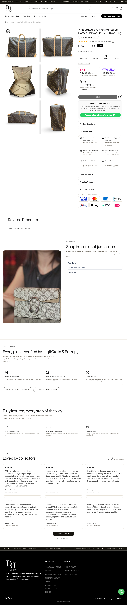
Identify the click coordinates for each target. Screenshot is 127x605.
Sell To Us (94, 16)
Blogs (48, 592)
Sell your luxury (52, 578)
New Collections (53, 574)
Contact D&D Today (113, 16)
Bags (18, 16)
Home (7, 16)
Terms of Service (71, 570)
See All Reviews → (63, 538)
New (12, 16)
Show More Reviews (63, 533)
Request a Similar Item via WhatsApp (98, 115)
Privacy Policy (70, 567)
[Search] (109, 8)
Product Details (86, 174)
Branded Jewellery (41, 16)
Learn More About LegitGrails (17, 389)
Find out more (83, 89)
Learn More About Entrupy (46, 389)
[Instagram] (9, 598)
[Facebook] (6, 598)
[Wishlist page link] (117, 8)
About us (83, 16)
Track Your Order (53, 567)
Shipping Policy (70, 574)
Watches (27, 16)
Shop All (49, 570)
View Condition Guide (84, 64)
